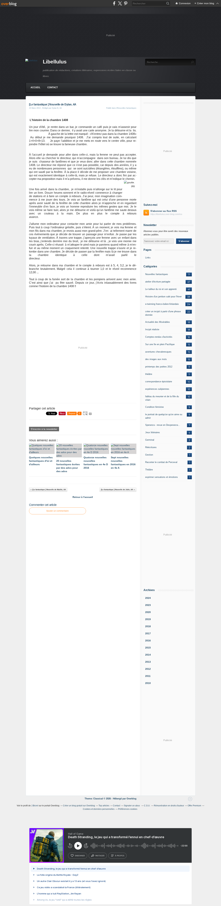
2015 (148, 647)
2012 (148, 669)
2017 (148, 633)
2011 (148, 676)
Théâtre (149, 469)
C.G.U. (147, 805)
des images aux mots (156, 359)
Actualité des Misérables (157, 322)
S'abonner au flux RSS (163, 211)
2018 (148, 626)
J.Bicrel (34, 805)
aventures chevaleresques (158, 351)
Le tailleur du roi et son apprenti (161, 289)
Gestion (149, 454)
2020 (148, 612)
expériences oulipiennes (157, 389)
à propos (119, 856)
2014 (148, 654)
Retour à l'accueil (83, 497)
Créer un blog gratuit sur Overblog (79, 805)
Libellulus (55, 62)
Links (148, 257)
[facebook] (114, 3)
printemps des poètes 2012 (158, 366)
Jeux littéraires (152, 432)
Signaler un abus (132, 805)
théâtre (148, 374)
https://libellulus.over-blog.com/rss (166, 214)
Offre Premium (194, 805)
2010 (148, 683)
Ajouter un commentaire (57, 511)
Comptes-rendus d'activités (158, 337)
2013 (148, 661)
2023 (148, 605)
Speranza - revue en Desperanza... (162, 425)
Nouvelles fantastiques (156, 274)
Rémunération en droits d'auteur (169, 805)
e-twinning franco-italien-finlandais (162, 304)
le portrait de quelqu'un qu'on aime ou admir (163, 416)
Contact (52, 87)
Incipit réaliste (152, 329)
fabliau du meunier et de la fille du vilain (162, 398)
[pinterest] (125, 3)
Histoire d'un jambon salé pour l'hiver (163, 296)
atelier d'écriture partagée (157, 281)
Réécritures (151, 447)
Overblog (131, 798)
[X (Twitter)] (120, 3)
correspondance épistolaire (158, 381)
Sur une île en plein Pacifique (160, 344)
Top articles (104, 805)
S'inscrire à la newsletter (44, 429)
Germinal (149, 440)
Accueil (35, 87)
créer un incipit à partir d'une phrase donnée (163, 313)
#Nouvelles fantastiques (126, 108)
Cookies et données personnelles (98, 809)
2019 (148, 619)
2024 (148, 598)
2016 (148, 640)
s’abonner (80, 856)
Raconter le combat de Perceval (161, 462)
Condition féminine (154, 407)
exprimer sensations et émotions (161, 477)
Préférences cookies (127, 809)
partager (99, 856)
